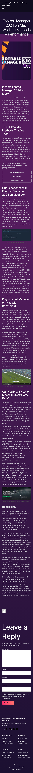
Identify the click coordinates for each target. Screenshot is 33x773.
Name (4, 669)
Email (4, 677)
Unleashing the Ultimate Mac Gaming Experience (16, 767)
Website (4, 686)
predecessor (8, 140)
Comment (6, 649)
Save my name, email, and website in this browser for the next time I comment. (16, 696)
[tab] (17, 172)
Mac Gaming (25, 39)
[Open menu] (3, 9)
